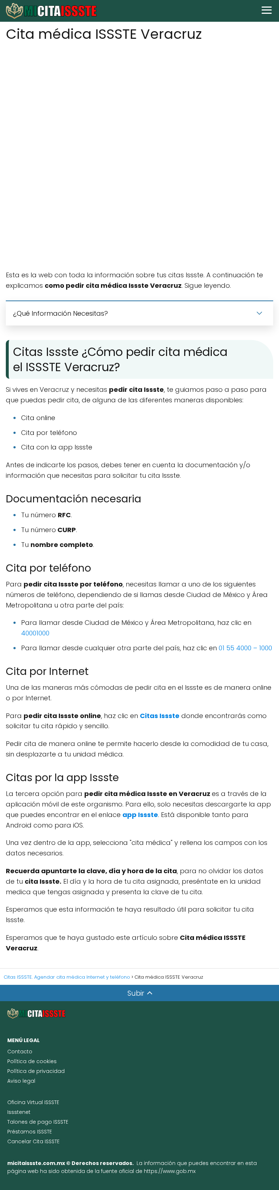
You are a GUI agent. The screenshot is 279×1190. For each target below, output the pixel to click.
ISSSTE (60, 1121)
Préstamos (22, 1131)
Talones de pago (30, 1121)
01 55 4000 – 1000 (245, 647)
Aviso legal (21, 1081)
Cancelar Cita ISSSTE (33, 1141)
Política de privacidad (36, 1071)
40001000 (35, 633)
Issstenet (19, 1112)
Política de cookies (32, 1061)
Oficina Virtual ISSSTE (33, 1102)
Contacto (19, 1051)
